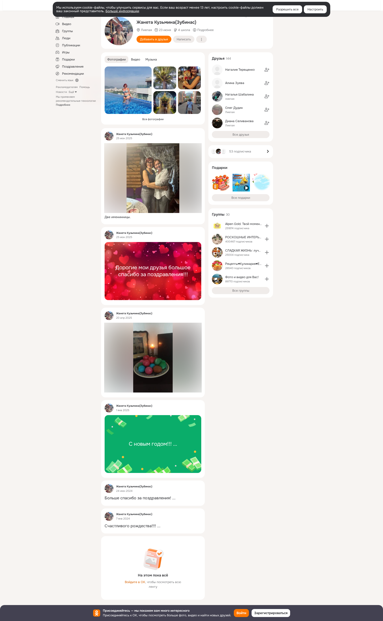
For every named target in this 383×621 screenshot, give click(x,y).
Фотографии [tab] (116, 59)
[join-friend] (267, 69)
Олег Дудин (234, 108)
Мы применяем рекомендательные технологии (76, 101)
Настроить (315, 9)
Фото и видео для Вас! (242, 277)
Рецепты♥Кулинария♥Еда (244, 264)
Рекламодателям (67, 87)
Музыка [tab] (151, 59)
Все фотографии (153, 119)
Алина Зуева (234, 83)
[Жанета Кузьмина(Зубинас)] (109, 136)
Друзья (218, 58)
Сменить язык (64, 80)
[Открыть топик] (153, 217)
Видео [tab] (135, 59)
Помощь (84, 87)
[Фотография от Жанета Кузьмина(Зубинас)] (119, 31)
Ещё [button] (71, 92)
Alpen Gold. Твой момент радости (249, 224)
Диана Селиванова (239, 121)
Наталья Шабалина (239, 94)
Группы (218, 214)
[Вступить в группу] (267, 225)
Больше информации (122, 11)
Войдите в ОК (135, 582)
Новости (61, 92)
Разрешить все (287, 9)
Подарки (219, 167)
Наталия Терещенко (240, 70)
